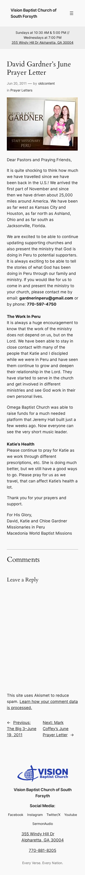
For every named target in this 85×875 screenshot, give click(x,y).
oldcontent (46, 83)
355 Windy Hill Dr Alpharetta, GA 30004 (42, 42)
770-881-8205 (42, 850)
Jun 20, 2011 (17, 83)
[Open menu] (71, 13)
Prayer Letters (21, 90)
